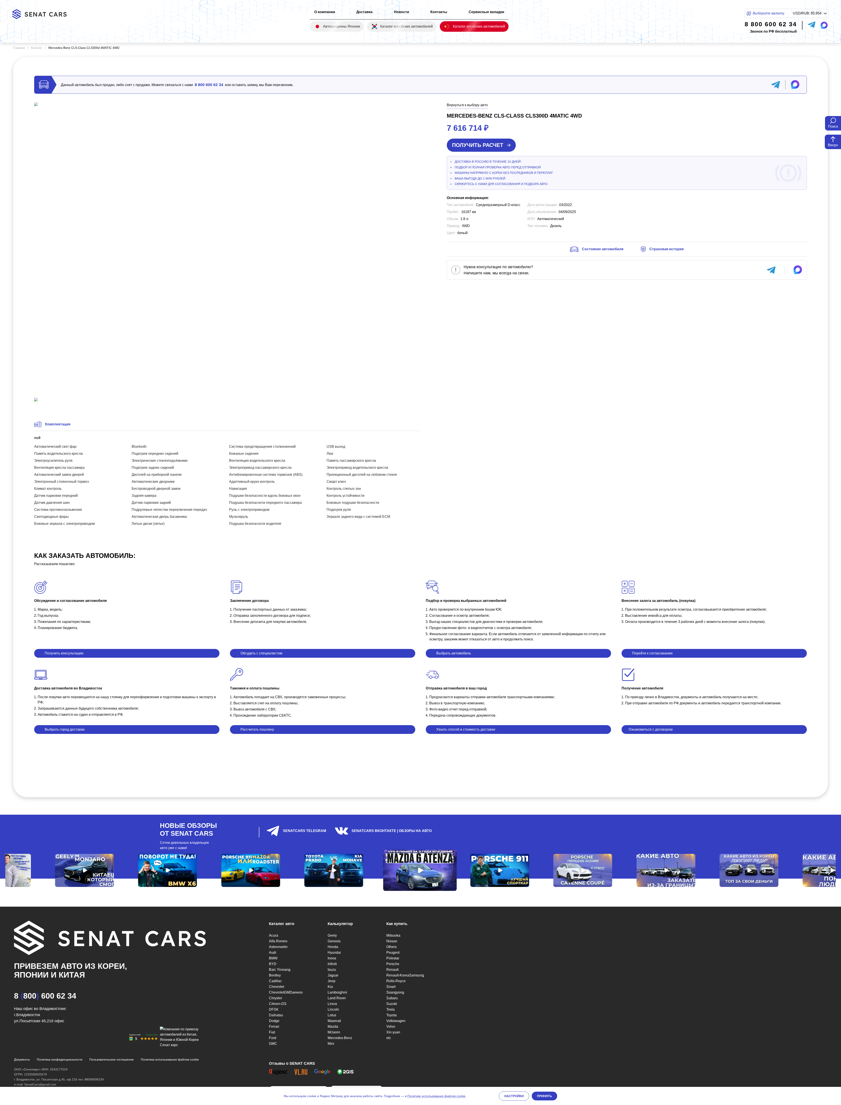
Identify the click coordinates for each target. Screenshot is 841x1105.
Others (391, 947)
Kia (330, 987)
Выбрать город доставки (65, 729)
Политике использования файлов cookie (436, 1096)
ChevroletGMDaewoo (286, 992)
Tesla (390, 1009)
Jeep (331, 981)
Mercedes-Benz (340, 1038)
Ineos (332, 958)
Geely (332, 935)
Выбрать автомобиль (453, 653)
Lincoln (333, 1009)
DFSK (274, 1009)
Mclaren (334, 1032)
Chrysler (275, 998)
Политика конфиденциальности (59, 1059)
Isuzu (332, 969)
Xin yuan (393, 1032)
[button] (10, 870)
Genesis (334, 941)
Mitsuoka (393, 935)
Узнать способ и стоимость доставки (465, 729)
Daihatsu (276, 1015)
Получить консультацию (64, 653)
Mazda (333, 1026)
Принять (544, 1096)
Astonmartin (278, 947)
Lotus (332, 1015)
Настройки (514, 1096)
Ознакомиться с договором (651, 729)
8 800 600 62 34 (209, 85)
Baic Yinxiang (279, 969)
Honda (333, 947)
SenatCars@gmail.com (40, 1084)
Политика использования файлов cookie (170, 1059)
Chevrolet (276, 987)
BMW (273, 958)
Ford (272, 1038)
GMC (273, 1043)
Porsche (392, 964)
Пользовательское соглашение (111, 1059)
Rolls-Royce (396, 981)
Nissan (391, 941)
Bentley (275, 975)
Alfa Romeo (278, 941)
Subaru (392, 998)
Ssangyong (395, 992)
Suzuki (391, 1004)
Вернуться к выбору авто (467, 105)
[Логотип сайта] (43, 14)
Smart (391, 987)
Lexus (332, 1004)
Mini (331, 1043)
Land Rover (337, 998)
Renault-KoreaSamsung (405, 975)
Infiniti (332, 964)
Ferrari (274, 1026)
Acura (273, 935)
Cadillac (275, 981)
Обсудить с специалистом (261, 653)
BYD (272, 964)
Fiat (272, 1032)
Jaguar (333, 975)
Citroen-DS (277, 1004)
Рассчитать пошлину (257, 729)
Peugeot (392, 952)
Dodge (274, 1021)
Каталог (36, 47)
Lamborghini (337, 992)
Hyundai (334, 952)
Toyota (391, 1015)
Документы (22, 1059)
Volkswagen (395, 1021)
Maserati (334, 1021)
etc (388, 1038)
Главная (19, 47)
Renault (392, 969)
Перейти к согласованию (652, 653)
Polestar (392, 958)
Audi (272, 952)
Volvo (390, 1026)
